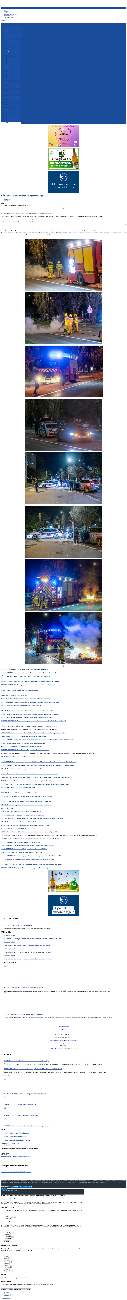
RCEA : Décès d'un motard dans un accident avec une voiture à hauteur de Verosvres (26, 698)
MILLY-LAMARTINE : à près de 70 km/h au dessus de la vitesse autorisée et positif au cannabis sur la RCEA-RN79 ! (35, 784)
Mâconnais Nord (8, 15)
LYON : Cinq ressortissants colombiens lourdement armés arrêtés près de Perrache (25, 825)
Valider (28, 1289)
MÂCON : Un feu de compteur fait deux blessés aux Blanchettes (19, 690)
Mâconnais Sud (8, 17)
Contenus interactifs (30, 1195)
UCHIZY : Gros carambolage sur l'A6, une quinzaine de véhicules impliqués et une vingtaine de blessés (31, 781)
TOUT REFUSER (27, 1187)
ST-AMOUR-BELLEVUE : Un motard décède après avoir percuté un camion (23, 736)
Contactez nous (8, 1294)
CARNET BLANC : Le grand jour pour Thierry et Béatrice (25, 1094)
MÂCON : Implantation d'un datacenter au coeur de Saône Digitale (24, 1014)
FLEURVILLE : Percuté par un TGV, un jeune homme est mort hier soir (22, 815)
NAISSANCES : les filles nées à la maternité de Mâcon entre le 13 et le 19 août (27, 945)
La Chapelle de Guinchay (11, 14)
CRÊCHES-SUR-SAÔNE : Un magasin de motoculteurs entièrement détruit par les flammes (28, 685)
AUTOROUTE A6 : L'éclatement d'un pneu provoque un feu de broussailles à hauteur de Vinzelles (30, 681)
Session (62, 1195)
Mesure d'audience (18, 1195)
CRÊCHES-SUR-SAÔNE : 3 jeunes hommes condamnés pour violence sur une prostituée (27, 868)
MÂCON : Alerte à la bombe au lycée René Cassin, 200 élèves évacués (21, 705)
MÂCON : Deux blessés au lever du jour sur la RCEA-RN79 (18, 822)
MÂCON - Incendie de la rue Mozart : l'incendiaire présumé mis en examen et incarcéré (26, 717)
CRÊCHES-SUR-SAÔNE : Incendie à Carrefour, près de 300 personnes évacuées (25, 750)
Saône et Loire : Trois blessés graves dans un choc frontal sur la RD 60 (21, 811)
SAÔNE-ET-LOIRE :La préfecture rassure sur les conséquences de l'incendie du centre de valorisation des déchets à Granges (37, 739)
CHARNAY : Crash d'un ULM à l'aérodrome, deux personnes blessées (21, 756)
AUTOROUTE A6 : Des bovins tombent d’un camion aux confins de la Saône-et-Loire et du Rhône (30, 838)
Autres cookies (54, 1195)
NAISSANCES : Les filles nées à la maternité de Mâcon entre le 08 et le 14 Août (27, 952)
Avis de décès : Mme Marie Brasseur (14, 1136)
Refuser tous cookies (19, 1289)
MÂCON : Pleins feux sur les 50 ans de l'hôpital (18, 925)
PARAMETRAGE (5, 1187)
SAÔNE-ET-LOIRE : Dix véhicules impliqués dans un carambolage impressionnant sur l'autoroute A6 (31, 855)
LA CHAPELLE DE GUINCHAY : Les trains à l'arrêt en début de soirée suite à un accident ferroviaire (31, 864)
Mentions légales (8, 1295)
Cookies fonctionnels (6, 1195)
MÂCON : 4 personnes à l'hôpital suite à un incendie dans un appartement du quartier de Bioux (29, 726)
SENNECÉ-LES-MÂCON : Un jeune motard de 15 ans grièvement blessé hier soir (25, 669)
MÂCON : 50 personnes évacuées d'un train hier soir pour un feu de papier (23, 743)
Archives (6, 1292)
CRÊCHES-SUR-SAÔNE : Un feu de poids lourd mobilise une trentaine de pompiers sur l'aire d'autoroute (32, 818)
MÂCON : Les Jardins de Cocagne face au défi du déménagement (23, 987)
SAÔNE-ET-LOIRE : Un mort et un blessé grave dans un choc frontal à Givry (24, 849)
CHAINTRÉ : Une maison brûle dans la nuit (14, 695)
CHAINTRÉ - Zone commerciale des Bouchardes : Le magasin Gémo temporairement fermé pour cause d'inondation (35, 777)
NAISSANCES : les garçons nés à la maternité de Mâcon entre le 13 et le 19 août (32, 939)
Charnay (6, 12)
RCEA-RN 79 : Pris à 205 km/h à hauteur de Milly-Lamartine (19, 793)
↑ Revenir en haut (5, 1298)
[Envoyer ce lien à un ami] (6, 200)
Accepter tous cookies (7, 1289)
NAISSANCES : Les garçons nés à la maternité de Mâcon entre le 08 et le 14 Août (28, 959)
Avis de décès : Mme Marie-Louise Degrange (17, 1140)
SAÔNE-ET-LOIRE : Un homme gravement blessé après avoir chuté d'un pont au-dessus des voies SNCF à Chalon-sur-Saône (37, 765)
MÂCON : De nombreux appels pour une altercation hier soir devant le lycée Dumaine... (26, 805)
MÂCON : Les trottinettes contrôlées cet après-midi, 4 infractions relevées (22, 769)
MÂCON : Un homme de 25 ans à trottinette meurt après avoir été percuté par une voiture (27, 710)
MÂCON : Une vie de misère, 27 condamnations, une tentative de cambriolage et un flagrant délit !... (30, 832)
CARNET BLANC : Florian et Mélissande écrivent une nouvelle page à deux (26, 1126)
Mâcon (6, 11)
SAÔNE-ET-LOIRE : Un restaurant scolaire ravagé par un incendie (21, 842)
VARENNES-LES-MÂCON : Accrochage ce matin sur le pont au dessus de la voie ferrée (27, 796)
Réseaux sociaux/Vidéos (42, 1195)
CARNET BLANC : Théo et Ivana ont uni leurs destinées (21, 1115)
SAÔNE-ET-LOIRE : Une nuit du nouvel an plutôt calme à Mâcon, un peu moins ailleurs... (27, 845)
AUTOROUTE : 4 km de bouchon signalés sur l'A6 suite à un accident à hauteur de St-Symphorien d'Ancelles (33, 733)
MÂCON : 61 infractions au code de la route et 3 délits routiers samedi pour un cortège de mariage (29, 714)
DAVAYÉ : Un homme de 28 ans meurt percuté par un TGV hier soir (21, 746)
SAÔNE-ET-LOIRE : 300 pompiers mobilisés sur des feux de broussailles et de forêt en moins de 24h (30, 702)
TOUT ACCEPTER (16, 1187)
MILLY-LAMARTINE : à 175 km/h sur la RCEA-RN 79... (18, 828)
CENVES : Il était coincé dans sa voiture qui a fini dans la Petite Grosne (22, 852)
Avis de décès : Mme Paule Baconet (16, 1133)
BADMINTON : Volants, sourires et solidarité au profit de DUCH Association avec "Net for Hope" (33, 1069)
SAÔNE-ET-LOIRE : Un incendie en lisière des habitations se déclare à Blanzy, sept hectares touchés (30, 673)
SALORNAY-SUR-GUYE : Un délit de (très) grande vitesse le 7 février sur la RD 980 (26, 801)
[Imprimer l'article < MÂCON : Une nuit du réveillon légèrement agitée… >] (7, 199)
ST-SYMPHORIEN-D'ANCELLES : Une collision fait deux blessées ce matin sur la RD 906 (27, 859)
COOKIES (4, 1188)
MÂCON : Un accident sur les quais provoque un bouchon (18, 787)
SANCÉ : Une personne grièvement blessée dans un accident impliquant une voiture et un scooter (29, 774)
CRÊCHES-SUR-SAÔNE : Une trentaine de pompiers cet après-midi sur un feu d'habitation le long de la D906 (33, 721)
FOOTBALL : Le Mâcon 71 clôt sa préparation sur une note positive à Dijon (26, 1061)
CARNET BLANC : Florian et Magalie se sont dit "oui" (20, 1104)
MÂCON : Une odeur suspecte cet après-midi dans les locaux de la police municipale (25, 676)
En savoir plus (117, 1182)
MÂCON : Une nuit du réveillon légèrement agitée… (24, 195)
